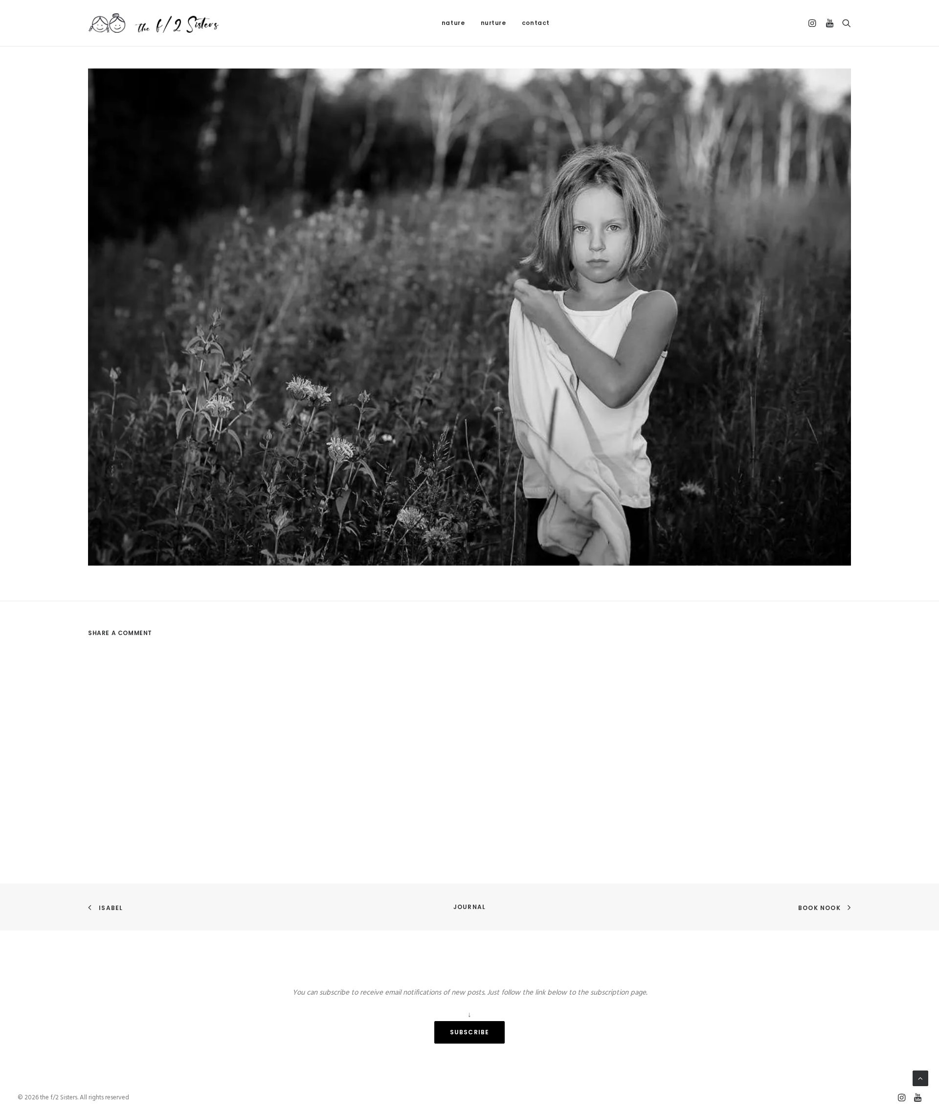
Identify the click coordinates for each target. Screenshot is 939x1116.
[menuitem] (453, 23)
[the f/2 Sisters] (154, 23)
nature (453, 23)
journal (469, 907)
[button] (813, 23)
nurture (493, 23)
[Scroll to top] (920, 1078)
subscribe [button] (470, 1032)
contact (536, 23)
